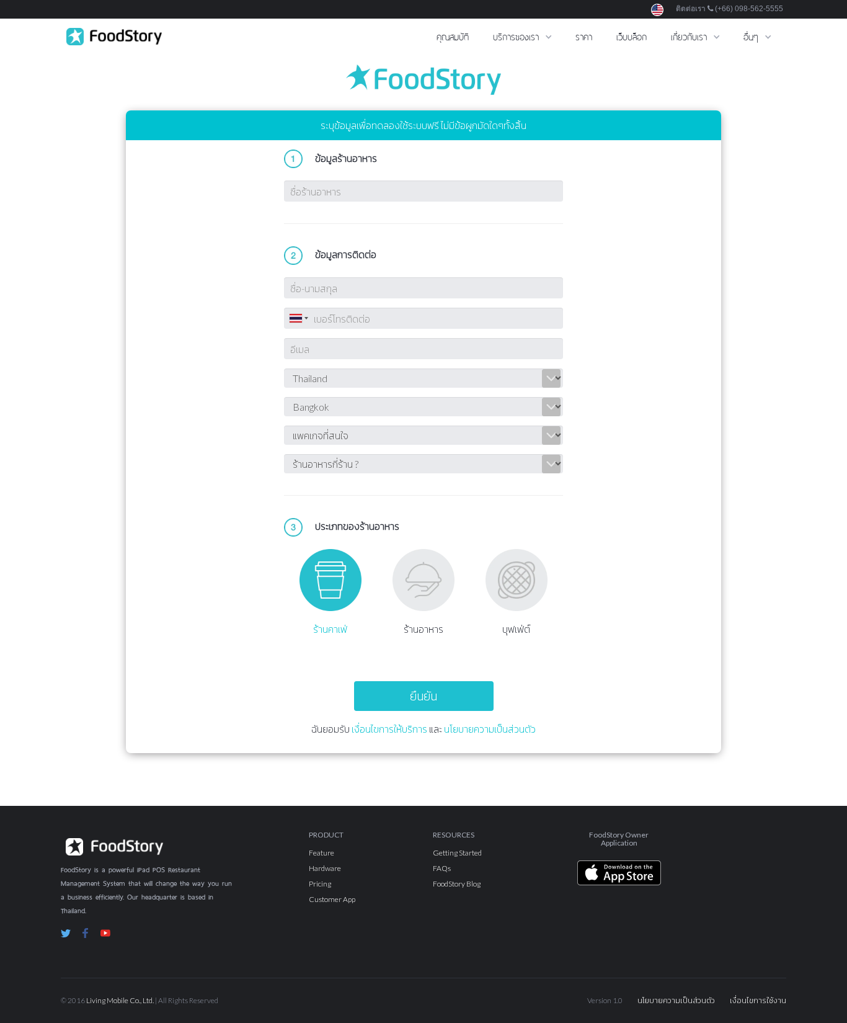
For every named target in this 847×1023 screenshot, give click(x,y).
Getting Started (457, 852)
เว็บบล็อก (631, 35)
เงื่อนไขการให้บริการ (389, 729)
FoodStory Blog (457, 883)
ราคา (583, 35)
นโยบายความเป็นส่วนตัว (490, 729)
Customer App (332, 899)
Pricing (320, 883)
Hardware (325, 868)
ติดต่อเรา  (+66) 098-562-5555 (729, 8)
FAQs (442, 868)
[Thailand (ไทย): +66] (298, 318)
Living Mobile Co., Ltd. (120, 1000)
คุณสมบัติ (453, 35)
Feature (321, 852)
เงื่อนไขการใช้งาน (758, 1000)
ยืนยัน (423, 696)
